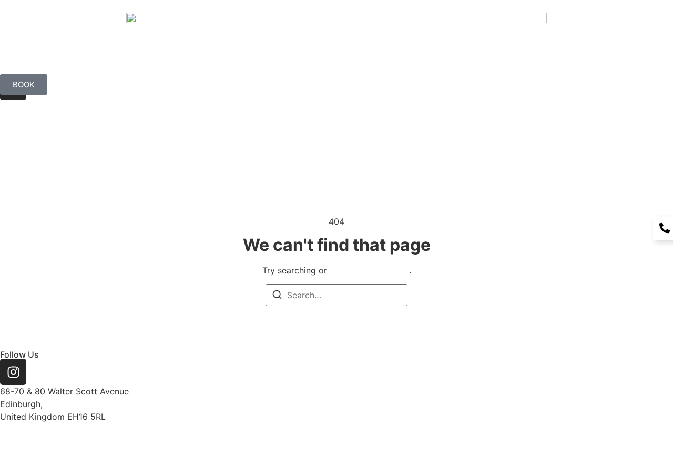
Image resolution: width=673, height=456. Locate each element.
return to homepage (369, 270)
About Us (471, 125)
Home (419, 125)
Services (579, 125)
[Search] (277, 296)
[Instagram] (13, 372)
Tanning (526, 125)
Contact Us (639, 125)
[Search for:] (336, 295)
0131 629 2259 (30, 429)
